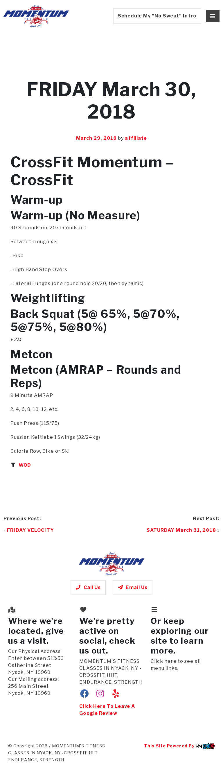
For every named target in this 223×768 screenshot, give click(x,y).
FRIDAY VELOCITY (30, 530)
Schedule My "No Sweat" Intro (157, 16)
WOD (25, 465)
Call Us (92, 587)
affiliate (136, 138)
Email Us (137, 587)
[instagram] (100, 694)
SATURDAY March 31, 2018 (181, 530)
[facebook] (84, 694)
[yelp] (115, 694)
